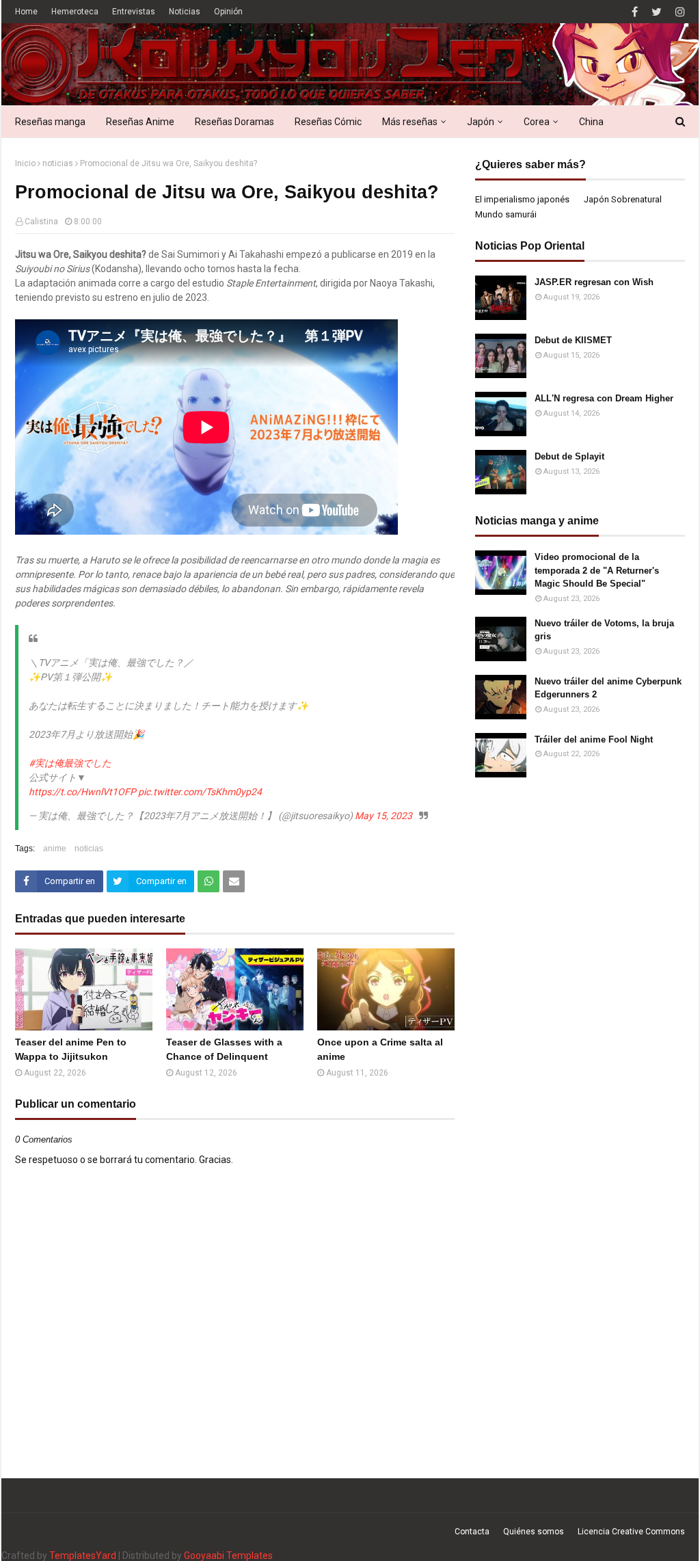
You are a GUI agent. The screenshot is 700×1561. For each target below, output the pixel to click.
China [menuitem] (591, 121)
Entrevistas (133, 11)
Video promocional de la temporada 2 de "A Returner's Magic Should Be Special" (597, 570)
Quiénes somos (533, 1531)
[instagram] (678, 12)
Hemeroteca (74, 11)
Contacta (472, 1531)
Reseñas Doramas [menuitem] (234, 121)
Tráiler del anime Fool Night (594, 739)
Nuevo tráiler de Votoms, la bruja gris (604, 630)
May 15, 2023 (383, 815)
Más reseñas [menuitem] (410, 121)
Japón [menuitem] (480, 121)
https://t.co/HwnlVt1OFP (82, 791)
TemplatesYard (82, 1555)
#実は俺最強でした (70, 763)
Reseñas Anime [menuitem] (140, 121)
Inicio (25, 163)
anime (54, 848)
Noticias (184, 11)
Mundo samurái (506, 214)
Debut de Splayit (569, 456)
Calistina (41, 221)
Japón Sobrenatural (623, 199)
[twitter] (656, 12)
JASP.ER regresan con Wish (594, 282)
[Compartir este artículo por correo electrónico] (234, 881)
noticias (57, 163)
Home (26, 11)
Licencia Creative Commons (631, 1531)
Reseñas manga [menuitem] (50, 121)
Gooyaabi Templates (228, 1555)
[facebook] (634, 12)
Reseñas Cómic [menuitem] (328, 121)
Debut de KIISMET (573, 340)
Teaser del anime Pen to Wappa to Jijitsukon (70, 1049)
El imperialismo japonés (522, 199)
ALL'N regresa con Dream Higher (604, 398)
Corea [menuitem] (537, 121)
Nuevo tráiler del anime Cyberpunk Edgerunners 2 (608, 688)
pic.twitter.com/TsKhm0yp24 (200, 791)
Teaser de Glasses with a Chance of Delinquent (224, 1049)
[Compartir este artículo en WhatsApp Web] (208, 881)
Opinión (228, 11)
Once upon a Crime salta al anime (380, 1049)
